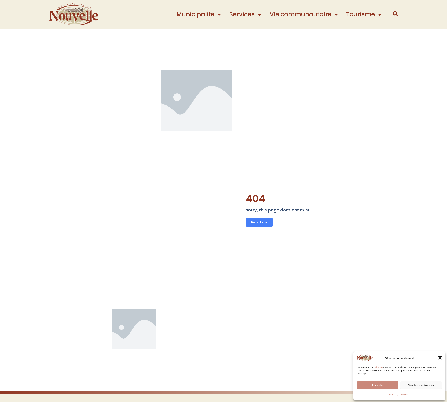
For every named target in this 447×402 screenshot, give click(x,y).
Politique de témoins (398, 394)
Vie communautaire (300, 14)
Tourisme (360, 14)
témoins (379, 367)
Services (242, 14)
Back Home (259, 222)
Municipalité (195, 14)
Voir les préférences (421, 385)
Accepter (378, 385)
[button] (440, 358)
